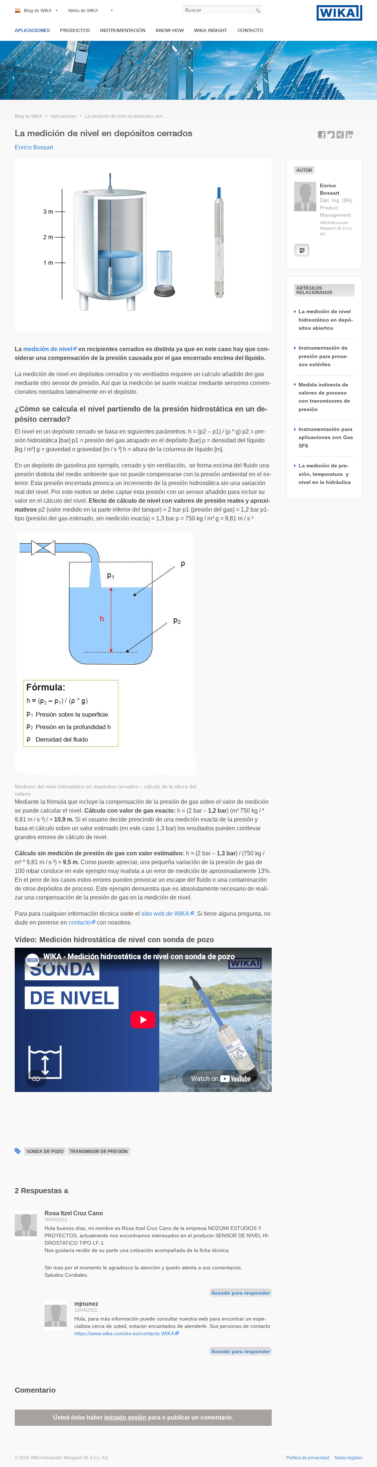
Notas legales (348, 1457)
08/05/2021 (56, 1219)
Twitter (331, 134)
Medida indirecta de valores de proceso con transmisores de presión (324, 397)
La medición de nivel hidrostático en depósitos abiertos (326, 319)
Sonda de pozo (45, 1151)
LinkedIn (349, 134)
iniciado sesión (125, 1417)
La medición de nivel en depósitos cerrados (128, 116)
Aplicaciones (64, 116)
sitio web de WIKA (165, 914)
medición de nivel (47, 349)
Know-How (170, 30)
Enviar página (358, 134)
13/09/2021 (85, 1310)
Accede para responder (240, 1293)
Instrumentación (122, 30)
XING (340, 134)
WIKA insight (210, 30)
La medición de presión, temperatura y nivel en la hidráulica (325, 474)
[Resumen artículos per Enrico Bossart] (302, 250)
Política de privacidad (307, 1457)
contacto (79, 922)
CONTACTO (250, 30)
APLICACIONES (32, 30)
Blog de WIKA (38, 10)
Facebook (321, 134)
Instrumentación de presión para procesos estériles (323, 356)
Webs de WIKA (83, 10)
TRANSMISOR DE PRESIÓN (99, 1151)
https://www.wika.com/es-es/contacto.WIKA (124, 1333)
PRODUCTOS (75, 30)
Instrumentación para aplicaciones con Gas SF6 (326, 437)
